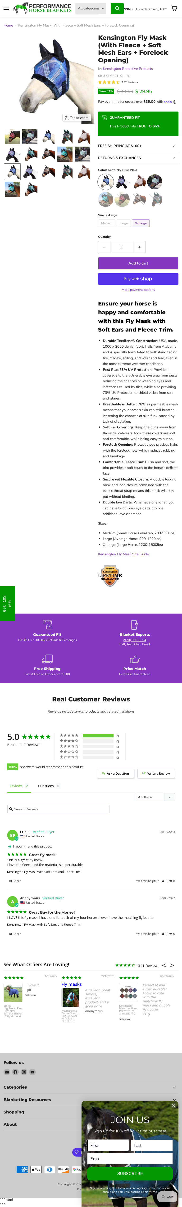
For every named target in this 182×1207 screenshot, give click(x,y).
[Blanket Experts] (134, 633)
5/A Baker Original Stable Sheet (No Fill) (70, 1009)
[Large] (124, 228)
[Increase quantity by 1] (139, 247)
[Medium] (107, 228)
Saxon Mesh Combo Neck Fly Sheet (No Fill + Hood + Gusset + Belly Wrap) (13, 1011)
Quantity (104, 237)
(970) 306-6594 (134, 640)
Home (8, 25)
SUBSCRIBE (130, 1173)
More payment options (138, 290)
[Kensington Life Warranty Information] (110, 590)
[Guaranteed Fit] (47, 633)
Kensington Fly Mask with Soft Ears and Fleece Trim (43, 924)
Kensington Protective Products (128, 68)
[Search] (117, 8)
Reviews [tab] (15, 786)
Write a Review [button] (158, 773)
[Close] (174, 1105)
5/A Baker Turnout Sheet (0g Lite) (127, 1014)
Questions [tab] (46, 786)
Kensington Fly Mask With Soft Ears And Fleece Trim (44, 872)
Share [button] (17, 881)
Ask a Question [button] (118, 773)
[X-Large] (141, 228)
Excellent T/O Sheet (139, 984)
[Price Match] (134, 665)
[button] (12, 137)
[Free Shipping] (47, 665)
